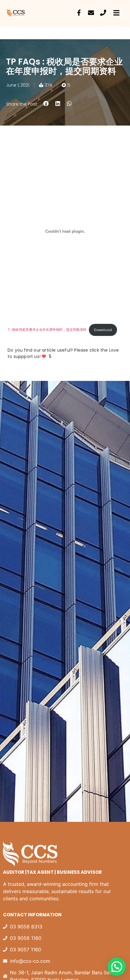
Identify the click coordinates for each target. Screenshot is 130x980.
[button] (46, 103)
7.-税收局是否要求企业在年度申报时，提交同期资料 (47, 329)
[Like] (44, 356)
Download (103, 329)
